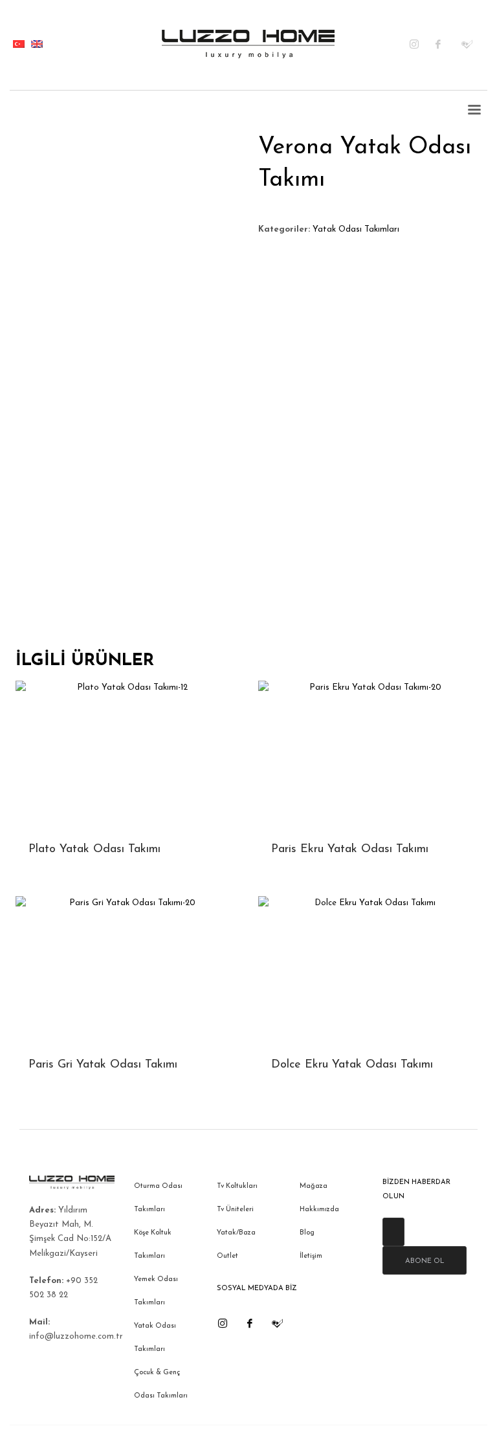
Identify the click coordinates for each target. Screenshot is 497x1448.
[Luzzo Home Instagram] (222, 1323)
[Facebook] (448, 44)
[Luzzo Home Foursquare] (277, 1323)
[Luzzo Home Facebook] (249, 1323)
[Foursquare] (474, 44)
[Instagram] (423, 44)
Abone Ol (425, 1261)
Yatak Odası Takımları (356, 229)
